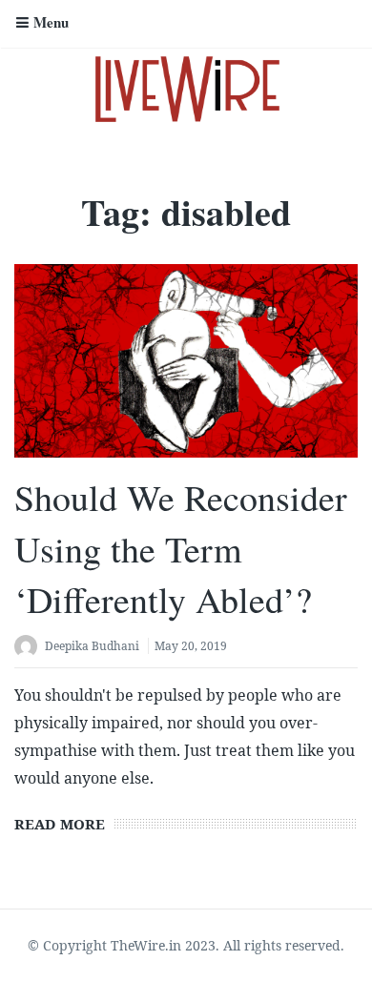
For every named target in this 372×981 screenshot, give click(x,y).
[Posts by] (29, 648)
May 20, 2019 (191, 646)
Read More (59, 823)
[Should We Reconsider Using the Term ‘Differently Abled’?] (186, 361)
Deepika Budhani (92, 646)
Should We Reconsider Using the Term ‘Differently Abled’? (180, 548)
